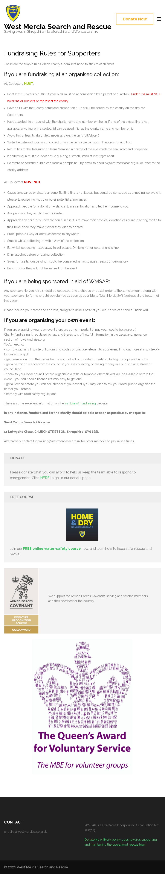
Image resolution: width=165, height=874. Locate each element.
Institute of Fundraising (80, 403)
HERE (44, 478)
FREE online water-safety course (52, 549)
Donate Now (135, 19)
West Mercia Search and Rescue (58, 27)
